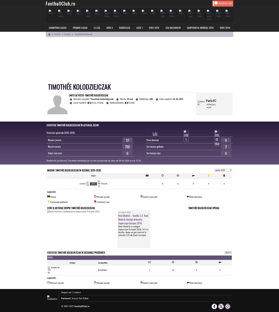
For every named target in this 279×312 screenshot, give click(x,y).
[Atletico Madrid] (88, 14)
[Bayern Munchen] (107, 14)
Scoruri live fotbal (80, 298)
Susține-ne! (226, 3)
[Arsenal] (51, 12)
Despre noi (66, 292)
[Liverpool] (153, 12)
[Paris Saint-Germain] (209, 15)
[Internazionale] (135, 12)
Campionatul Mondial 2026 (200, 28)
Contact (77, 292)
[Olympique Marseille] (200, 14)
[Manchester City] (162, 14)
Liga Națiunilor (173, 28)
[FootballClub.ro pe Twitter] (221, 308)
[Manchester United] (172, 14)
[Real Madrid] (218, 14)
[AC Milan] (60, 14)
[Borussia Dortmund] (116, 14)
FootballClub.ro (60, 3)
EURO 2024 (154, 28)
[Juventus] (144, 12)
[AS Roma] (69, 13)
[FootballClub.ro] (49, 34)
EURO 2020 (225, 28)
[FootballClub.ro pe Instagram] (228, 308)
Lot (209, 107)
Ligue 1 (139, 28)
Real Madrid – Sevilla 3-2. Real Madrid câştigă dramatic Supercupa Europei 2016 (133, 219)
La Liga (97, 28)
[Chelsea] (125, 12)
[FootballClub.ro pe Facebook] (214, 308)
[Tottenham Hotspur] (228, 14)
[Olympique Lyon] (190, 14)
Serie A (109, 28)
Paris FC (57, 34)
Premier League (80, 28)
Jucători (67, 34)
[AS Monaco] (79, 13)
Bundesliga (124, 28)
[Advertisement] (139, 58)
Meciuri (211, 105)
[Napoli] (181, 12)
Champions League (58, 28)
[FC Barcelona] (97, 13)
